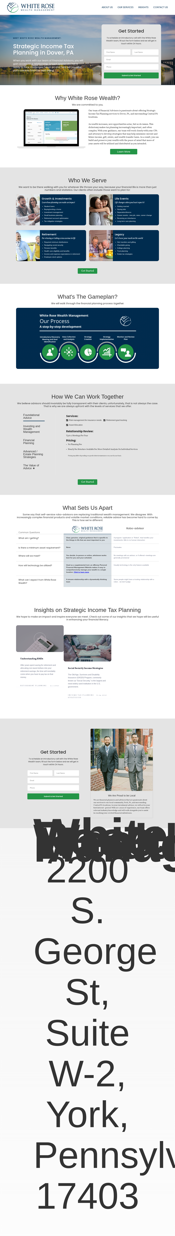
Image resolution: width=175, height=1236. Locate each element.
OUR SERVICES (125, 7)
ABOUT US (107, 7)
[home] (30, 7)
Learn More (123, 151)
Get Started (87, 271)
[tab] (34, 417)
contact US (160, 7)
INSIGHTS (143, 7)
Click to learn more (81, 572)
